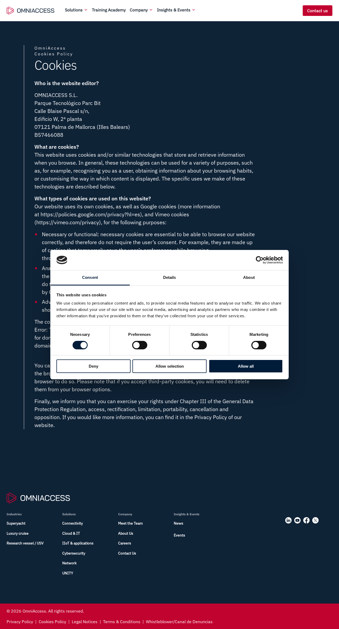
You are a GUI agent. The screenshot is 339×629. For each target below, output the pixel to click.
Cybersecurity (73, 553)
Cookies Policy (52, 621)
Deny (93, 366)
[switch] (139, 345)
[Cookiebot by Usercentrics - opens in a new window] (260, 260)
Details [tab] (169, 277)
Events (179, 535)
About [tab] (249, 277)
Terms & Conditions (121, 621)
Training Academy (109, 9)
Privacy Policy (20, 621)
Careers (124, 543)
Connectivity (72, 523)
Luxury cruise (18, 533)
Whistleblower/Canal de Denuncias (179, 621)
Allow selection (169, 366)
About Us (125, 533)
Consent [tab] (90, 277)
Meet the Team (130, 523)
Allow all (246, 366)
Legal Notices (84, 621)
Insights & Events (173, 9)
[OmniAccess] (30, 10)
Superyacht (16, 523)
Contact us (317, 10)
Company (139, 9)
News (178, 523)
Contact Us (127, 553)
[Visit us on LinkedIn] (288, 520)
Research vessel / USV (25, 543)
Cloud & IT (71, 533)
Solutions (74, 9)
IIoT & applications (77, 543)
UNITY (67, 573)
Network (69, 563)
